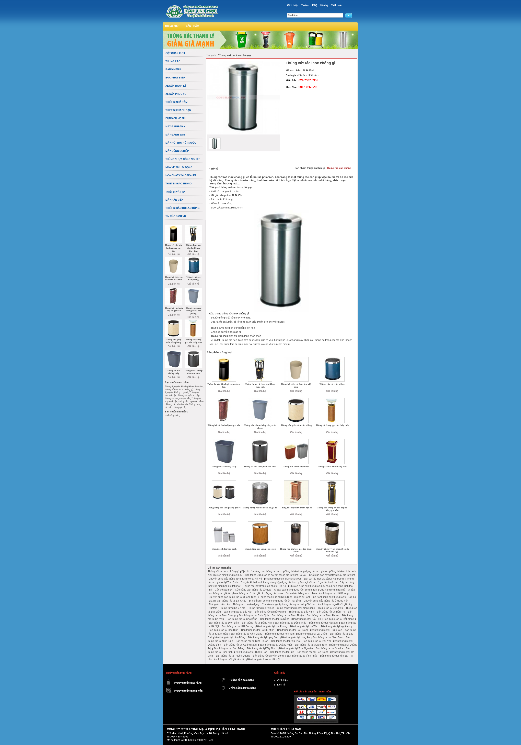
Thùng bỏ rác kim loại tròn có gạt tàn (224, 385)
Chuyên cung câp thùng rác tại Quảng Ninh (232, 597)
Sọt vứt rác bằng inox (297, 593)
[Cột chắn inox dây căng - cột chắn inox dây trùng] (192, 11)
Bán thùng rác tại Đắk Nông (339, 619)
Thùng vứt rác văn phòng (332, 384)
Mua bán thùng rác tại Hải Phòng (330, 593)
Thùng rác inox (219, 336)
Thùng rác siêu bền (219, 604)
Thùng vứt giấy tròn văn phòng (296, 425)
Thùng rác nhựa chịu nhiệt (296, 466)
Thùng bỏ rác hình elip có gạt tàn (224, 425)
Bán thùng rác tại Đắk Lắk (306, 619)
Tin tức (305, 5)
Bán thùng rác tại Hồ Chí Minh (257, 630)
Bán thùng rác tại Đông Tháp (290, 622)
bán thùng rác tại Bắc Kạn (238, 611)
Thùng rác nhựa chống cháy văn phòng (260, 426)
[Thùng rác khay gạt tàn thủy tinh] (332, 399)
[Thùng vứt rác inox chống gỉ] (215, 143)
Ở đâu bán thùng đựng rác (288, 589)
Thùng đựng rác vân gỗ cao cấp (260, 549)
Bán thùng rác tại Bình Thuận (288, 615)
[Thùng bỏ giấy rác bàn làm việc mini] (296, 358)
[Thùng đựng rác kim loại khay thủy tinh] (260, 358)
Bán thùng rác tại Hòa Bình (223, 630)
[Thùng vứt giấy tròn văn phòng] (296, 399)
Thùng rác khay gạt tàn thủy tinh (332, 425)
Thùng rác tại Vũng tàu (330, 608)
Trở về (213, 168)
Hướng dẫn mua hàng (241, 680)
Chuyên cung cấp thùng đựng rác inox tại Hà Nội (236, 578)
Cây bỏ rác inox (223, 589)
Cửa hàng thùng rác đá (332, 589)
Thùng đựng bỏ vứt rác (232, 608)
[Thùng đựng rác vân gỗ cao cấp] (260, 523)
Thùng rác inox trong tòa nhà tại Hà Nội (265, 586)
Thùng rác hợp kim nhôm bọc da (296, 507)
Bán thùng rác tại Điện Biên (224, 622)
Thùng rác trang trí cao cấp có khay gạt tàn (332, 509)
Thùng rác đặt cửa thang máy (332, 466)
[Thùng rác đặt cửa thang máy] (332, 440)
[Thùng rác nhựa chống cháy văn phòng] (260, 399)
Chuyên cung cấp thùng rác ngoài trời (283, 604)
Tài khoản (336, 5)
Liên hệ (324, 5)
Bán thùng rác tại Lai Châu (312, 633)
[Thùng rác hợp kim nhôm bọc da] (296, 482)
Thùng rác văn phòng (339, 168)
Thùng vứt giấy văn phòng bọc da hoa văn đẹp (332, 550)
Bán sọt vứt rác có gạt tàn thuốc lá (318, 582)
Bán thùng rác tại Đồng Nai (257, 622)
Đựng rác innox (274, 593)
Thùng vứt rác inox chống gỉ (223, 571)
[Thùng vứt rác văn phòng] (332, 358)
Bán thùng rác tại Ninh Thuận (252, 641)
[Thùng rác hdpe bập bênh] (224, 523)
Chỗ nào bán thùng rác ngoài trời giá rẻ (328, 604)
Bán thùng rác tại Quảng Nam (240, 644)
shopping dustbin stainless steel (283, 578)
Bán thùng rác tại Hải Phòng (271, 626)
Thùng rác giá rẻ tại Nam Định (275, 597)
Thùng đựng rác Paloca (261, 608)
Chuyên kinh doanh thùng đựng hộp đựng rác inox (269, 582)
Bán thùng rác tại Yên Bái (334, 655)
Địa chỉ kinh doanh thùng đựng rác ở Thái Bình (275, 600)
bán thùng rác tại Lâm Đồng (230, 637)
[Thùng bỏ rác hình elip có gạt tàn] (224, 399)
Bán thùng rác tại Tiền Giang (312, 652)
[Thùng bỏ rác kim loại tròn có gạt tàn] (224, 358)
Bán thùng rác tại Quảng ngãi (275, 644)
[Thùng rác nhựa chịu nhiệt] (296, 440)
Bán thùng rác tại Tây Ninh (261, 648)
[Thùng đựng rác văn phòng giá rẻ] (224, 482)
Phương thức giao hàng (187, 682)
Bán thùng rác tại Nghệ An (335, 626)
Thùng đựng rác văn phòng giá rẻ (224, 507)
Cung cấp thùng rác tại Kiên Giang (296, 608)
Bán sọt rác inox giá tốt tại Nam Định (324, 578)
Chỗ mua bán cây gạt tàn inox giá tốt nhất (332, 575)
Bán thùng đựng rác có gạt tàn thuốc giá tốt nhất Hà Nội (275, 575)
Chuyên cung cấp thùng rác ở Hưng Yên (326, 600)
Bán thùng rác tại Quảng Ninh (311, 644)
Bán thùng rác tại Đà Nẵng (274, 619)
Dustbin (213, 608)
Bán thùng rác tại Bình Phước (323, 615)
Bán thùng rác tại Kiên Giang (246, 633)
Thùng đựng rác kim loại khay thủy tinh (260, 385)
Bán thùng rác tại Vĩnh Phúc (302, 655)
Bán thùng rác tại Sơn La (329, 648)
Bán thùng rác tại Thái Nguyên (296, 648)
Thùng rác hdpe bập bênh (223, 549)
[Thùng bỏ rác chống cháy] (224, 440)
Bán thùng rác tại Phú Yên (317, 641)
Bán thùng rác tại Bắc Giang (270, 611)
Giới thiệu (292, 5)
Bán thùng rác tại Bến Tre (331, 611)
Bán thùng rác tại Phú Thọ (285, 641)
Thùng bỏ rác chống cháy (223, 466)
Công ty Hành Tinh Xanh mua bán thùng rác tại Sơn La (325, 597)
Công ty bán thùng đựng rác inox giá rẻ (305, 571)
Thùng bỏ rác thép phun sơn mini (260, 466)
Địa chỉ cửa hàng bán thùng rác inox (261, 571)
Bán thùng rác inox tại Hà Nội (263, 659)
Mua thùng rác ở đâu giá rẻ (248, 593)
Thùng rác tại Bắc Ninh (301, 611)
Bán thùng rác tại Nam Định (328, 637)
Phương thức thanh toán (188, 690)
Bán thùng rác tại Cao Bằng (242, 619)
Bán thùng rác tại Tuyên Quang (233, 655)
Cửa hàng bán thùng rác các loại (253, 589)
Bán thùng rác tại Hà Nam (323, 622)
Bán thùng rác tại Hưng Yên (326, 630)
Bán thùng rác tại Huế (282, 652)
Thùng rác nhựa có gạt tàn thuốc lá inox (296, 550)
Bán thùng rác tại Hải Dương (237, 626)
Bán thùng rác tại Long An (295, 637)
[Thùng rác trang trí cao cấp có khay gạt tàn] (332, 482)
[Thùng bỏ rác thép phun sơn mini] (260, 440)
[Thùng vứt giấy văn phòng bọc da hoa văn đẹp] (332, 523)
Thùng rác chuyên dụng (246, 604)
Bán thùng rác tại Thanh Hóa (251, 652)
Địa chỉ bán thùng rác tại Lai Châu (227, 600)
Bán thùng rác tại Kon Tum (279, 633)
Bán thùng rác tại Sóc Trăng (228, 648)
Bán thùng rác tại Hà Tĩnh (304, 626)
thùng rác (311, 589)
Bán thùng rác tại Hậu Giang (293, 630)
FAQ (314, 5)
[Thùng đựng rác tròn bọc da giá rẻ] (260, 482)
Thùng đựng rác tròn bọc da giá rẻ (260, 507)
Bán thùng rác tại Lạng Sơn (263, 637)
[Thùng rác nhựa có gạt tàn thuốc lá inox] (296, 523)
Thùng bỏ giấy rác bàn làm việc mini (296, 385)
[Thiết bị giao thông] (260, 32)
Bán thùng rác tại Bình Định (254, 615)
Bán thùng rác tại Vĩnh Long (268, 655)
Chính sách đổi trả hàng (242, 688)
